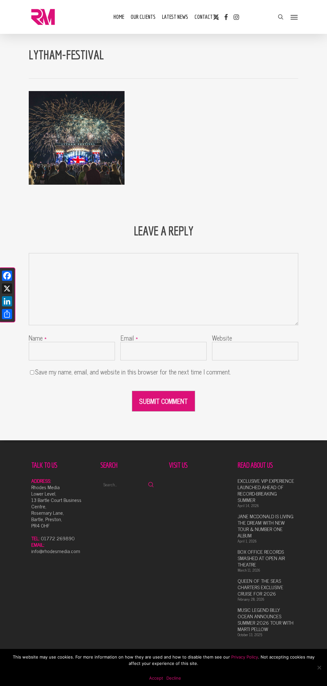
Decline (173, 678)
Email (129, 338)
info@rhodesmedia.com (55, 551)
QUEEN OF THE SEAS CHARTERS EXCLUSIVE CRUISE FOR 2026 (260, 587)
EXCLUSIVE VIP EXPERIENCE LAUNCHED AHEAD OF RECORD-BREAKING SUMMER (266, 490)
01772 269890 (58, 538)
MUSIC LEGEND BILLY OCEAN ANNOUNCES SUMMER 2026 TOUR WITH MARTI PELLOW (265, 619)
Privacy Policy (244, 656)
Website (222, 338)
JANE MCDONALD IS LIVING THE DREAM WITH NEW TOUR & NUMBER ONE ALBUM (265, 525)
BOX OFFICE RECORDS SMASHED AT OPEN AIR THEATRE (261, 557)
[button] (294, 17)
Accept (156, 678)
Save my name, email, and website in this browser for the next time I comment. (133, 371)
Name (38, 338)
